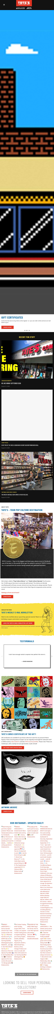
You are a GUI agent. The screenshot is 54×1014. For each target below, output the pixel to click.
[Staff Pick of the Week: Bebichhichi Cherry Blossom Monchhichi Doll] (27, 416)
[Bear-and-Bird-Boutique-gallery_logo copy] (20, 8)
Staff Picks (5, 444)
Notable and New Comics (9, 493)
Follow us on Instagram (27, 975)
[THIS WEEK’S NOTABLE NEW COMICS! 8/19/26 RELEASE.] (27, 454)
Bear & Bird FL (15, 743)
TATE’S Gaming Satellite (31, 743)
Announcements (7, 382)
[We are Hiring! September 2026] (27, 342)
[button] (2, 657)
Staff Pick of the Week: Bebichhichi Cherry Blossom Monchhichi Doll (19, 446)
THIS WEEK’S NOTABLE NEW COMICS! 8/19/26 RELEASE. (14, 496)
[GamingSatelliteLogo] (29, 8)
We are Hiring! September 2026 (11, 384)
